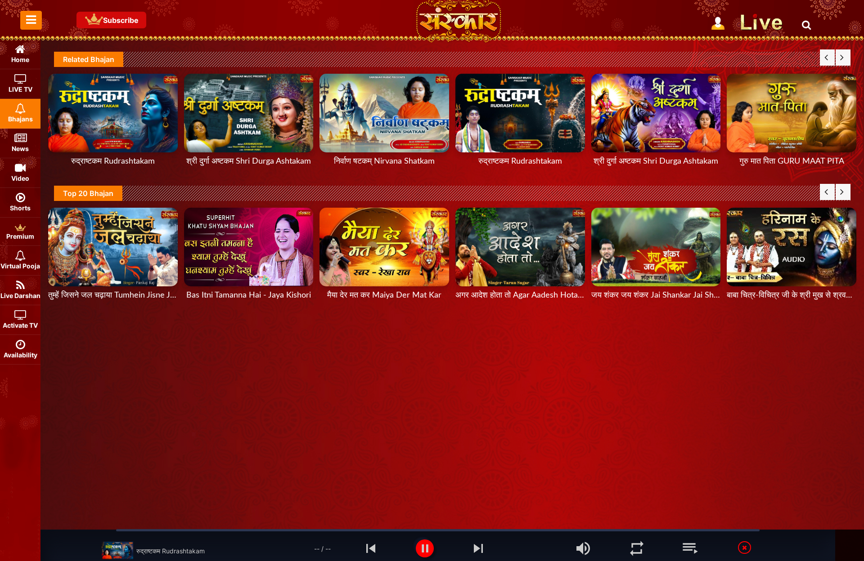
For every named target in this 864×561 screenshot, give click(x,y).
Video (20, 178)
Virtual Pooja (20, 266)
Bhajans (20, 119)
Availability (20, 355)
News (20, 148)
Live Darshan (20, 295)
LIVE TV (20, 89)
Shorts (20, 208)
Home (20, 59)
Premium (20, 236)
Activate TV (20, 325)
